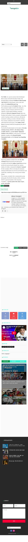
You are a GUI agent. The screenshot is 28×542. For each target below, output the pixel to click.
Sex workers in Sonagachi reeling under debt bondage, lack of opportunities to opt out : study (13, 375)
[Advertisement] (14, 28)
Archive (22, 361)
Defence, (16, 85)
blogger (16, 247)
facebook (25, 247)
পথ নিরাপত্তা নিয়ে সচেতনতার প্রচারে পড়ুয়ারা (12, 398)
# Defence (6, 185)
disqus (20, 247)
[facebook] (13, 1)
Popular (5, 361)
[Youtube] (16, 530)
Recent (14, 361)
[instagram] (14, 531)
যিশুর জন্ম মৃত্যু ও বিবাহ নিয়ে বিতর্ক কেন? (16, 461)
